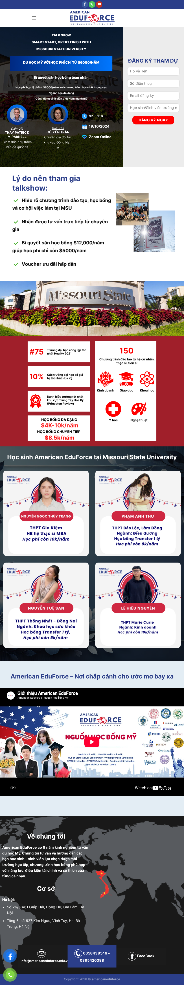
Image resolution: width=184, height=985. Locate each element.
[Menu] (34, 17)
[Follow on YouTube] (99, 4)
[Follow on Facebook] (85, 4)
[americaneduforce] (92, 18)
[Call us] (92, 4)
